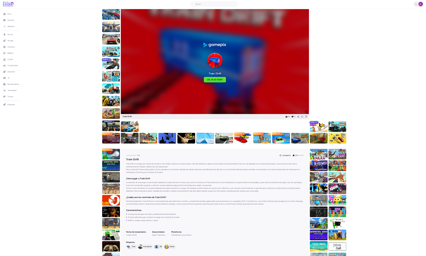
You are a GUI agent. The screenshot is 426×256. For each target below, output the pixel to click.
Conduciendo (131, 155)
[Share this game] (298, 117)
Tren (138, 155)
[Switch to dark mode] (418, 4)
